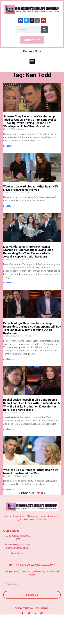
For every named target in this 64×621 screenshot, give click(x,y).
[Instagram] (32, 20)
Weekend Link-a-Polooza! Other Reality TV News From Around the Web (30, 471)
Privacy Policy (17, 553)
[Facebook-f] (22, 613)
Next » (41, 493)
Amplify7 (26, 607)
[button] (32, 61)
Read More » (8, 146)
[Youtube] (43, 20)
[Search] (44, 29)
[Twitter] (26, 20)
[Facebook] (20, 20)
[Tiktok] (37, 20)
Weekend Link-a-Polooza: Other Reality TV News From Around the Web (30, 188)
